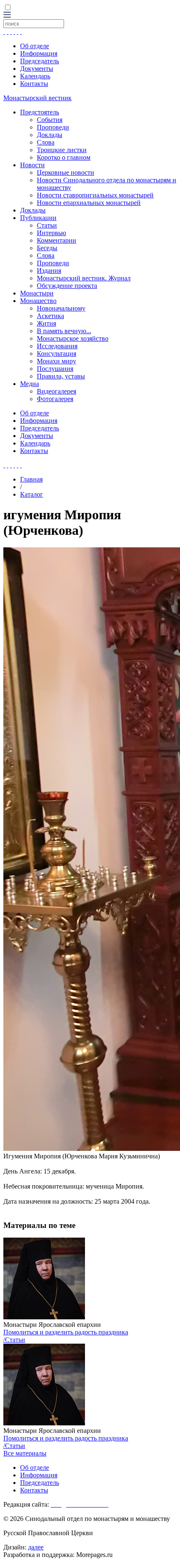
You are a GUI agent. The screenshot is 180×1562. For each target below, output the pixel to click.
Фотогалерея (55, 398)
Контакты (34, 83)
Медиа (29, 383)
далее (36, 1547)
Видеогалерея (56, 391)
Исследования (57, 346)
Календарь (35, 76)
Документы (36, 68)
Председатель (39, 61)
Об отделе (34, 45)
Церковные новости (65, 172)
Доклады (49, 134)
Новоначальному (61, 308)
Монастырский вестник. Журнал (84, 278)
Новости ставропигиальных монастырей (95, 195)
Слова (45, 142)
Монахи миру (56, 361)
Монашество (38, 300)
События (49, 119)
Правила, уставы (61, 376)
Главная (31, 479)
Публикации (38, 217)
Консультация (56, 353)
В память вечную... (64, 330)
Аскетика (50, 315)
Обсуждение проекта (67, 285)
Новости (32, 164)
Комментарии (56, 240)
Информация (38, 53)
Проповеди (53, 127)
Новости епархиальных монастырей (89, 202)
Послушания (55, 368)
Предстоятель (39, 112)
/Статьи (14, 1339)
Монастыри (37, 293)
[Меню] (7, 15)
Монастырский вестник (37, 97)
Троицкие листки (62, 149)
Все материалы (24, 1453)
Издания (49, 270)
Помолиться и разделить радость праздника (65, 1332)
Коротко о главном (63, 157)
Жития (46, 323)
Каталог (31, 494)
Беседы (47, 247)
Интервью (51, 232)
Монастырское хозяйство (72, 338)
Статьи (47, 225)
